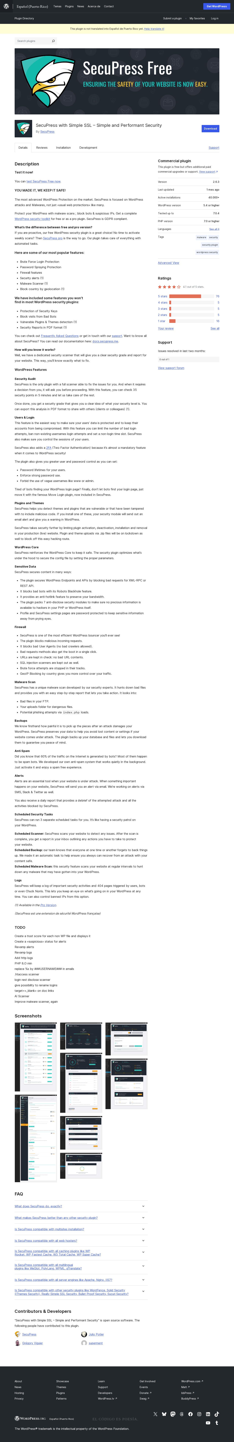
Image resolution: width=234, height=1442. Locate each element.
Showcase (62, 1381)
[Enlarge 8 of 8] (143, 1063)
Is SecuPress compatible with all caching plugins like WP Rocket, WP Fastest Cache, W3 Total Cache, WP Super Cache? (58, 1252)
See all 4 (214, 229)
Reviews (42, 147)
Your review (166, 328)
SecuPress (47, 131)
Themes (61, 1387)
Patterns (61, 1398)
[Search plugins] (53, 41)
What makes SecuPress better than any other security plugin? (56, 1218)
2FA (48, 448)
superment (96, 1343)
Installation (63, 147)
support (117, 336)
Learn (101, 1381)
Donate (146, 1392)
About (18, 1381)
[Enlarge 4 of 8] (97, 1057)
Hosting (19, 1392)
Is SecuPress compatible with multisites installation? (49, 1229)
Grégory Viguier (32, 1343)
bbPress (188, 1392)
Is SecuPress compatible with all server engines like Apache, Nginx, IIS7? (63, 1280)
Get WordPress (217, 6)
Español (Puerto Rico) (62, 1418)
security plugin (210, 244)
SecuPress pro (53, 238)
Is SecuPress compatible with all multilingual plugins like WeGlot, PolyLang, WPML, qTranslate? (48, 1266)
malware (201, 237)
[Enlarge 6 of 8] (97, 1157)
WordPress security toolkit (32, 219)
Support (214, 147)
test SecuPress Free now (43, 181)
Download (210, 128)
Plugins (60, 1392)
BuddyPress (190, 1398)
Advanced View (168, 263)
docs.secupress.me (105, 341)
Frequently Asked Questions (60, 336)
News (18, 1387)
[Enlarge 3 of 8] (97, 1027)
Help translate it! (154, 28)
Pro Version (48, 905)
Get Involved (147, 1381)
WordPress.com (192, 1381)
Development (88, 147)
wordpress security (207, 252)
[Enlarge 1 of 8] (52, 1027)
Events (144, 1387)
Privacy (19, 1398)
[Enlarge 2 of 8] (52, 1099)
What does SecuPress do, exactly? (38, 1206)
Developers (105, 1392)
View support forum (171, 368)
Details (23, 147)
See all (215, 328)
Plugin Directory (24, 18)
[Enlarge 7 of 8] (143, 1027)
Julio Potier (96, 1334)
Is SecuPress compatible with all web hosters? (46, 1240)
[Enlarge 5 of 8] (97, 1121)
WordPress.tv (107, 1398)
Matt (185, 1387)
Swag (145, 1398)
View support (207, 171)
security (213, 237)
